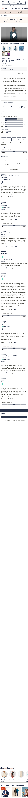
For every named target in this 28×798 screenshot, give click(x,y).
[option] (14, 11)
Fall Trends (17, 8)
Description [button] (5, 76)
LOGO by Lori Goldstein (7, 65)
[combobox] (12, 5)
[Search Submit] (25, 5)
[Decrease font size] (26, 73)
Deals (2, 8)
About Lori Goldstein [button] (8, 102)
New (13, 8)
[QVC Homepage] (1, 15)
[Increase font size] (25, 73)
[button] (3, 2)
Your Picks (7, 8)
